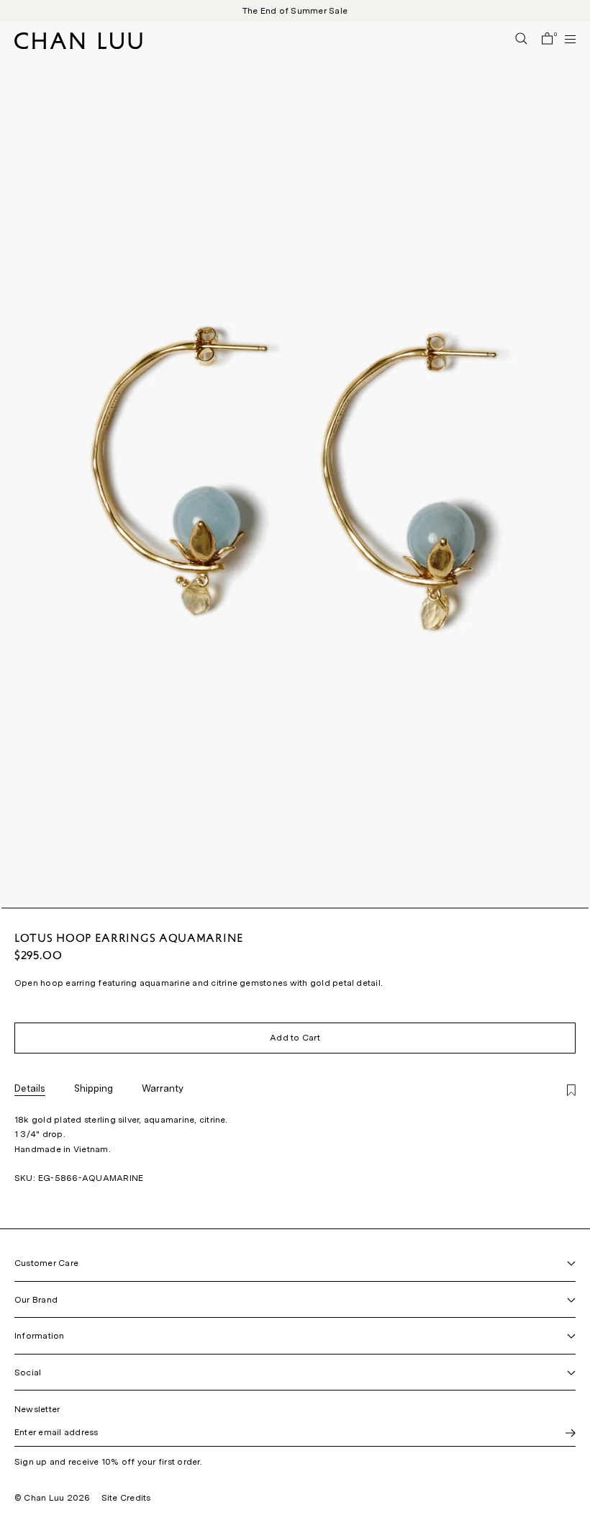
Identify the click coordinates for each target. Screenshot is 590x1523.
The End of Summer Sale (295, 11)
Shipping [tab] (93, 1088)
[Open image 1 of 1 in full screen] (295, 464)
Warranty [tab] (162, 1088)
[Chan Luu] (78, 45)
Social (27, 1372)
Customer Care (46, 1263)
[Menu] (564, 38)
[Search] (521, 39)
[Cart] (547, 39)
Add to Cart (295, 1038)
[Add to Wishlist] (571, 1091)
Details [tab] (29, 1088)
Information (39, 1336)
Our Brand (36, 1300)
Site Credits (126, 1498)
